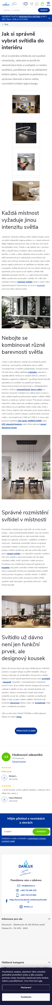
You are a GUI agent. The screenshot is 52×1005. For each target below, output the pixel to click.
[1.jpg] (26, 100)
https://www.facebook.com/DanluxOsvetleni (28, 900)
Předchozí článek (26, 731)
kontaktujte (40, 703)
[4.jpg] (26, 187)
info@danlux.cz (28, 885)
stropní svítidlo (13, 553)
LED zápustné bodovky (12, 424)
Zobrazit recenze (19, 761)
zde (40, 980)
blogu (19, 716)
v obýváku (32, 372)
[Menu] (48, 3)
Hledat (44, 10)
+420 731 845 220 (28, 890)
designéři (7, 682)
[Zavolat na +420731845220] (31, 4)
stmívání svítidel (24, 282)
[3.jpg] (26, 158)
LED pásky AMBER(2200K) (30, 420)
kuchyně (41, 285)
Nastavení (26, 987)
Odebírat (41, 831)
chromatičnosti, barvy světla (29, 389)
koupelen (6, 567)
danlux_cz (28, 906)
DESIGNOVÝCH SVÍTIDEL (29, 16)
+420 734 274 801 (28, 895)
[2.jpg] (26, 129)
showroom (15, 703)
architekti (46, 678)
